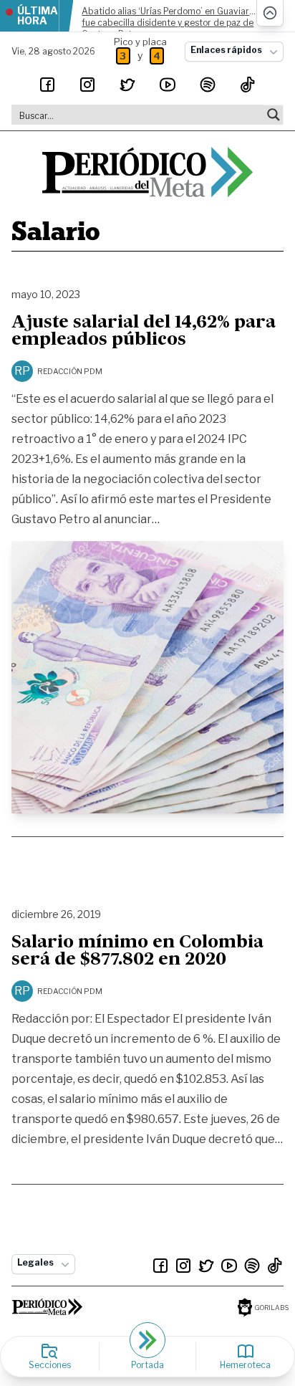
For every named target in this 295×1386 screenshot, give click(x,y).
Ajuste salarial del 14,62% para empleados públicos (143, 332)
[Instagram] (87, 84)
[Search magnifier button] (273, 115)
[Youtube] (167, 84)
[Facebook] (47, 84)
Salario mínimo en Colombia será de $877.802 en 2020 (137, 952)
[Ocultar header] (270, 13)
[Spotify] (207, 84)
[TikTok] (247, 84)
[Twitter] (127, 84)
